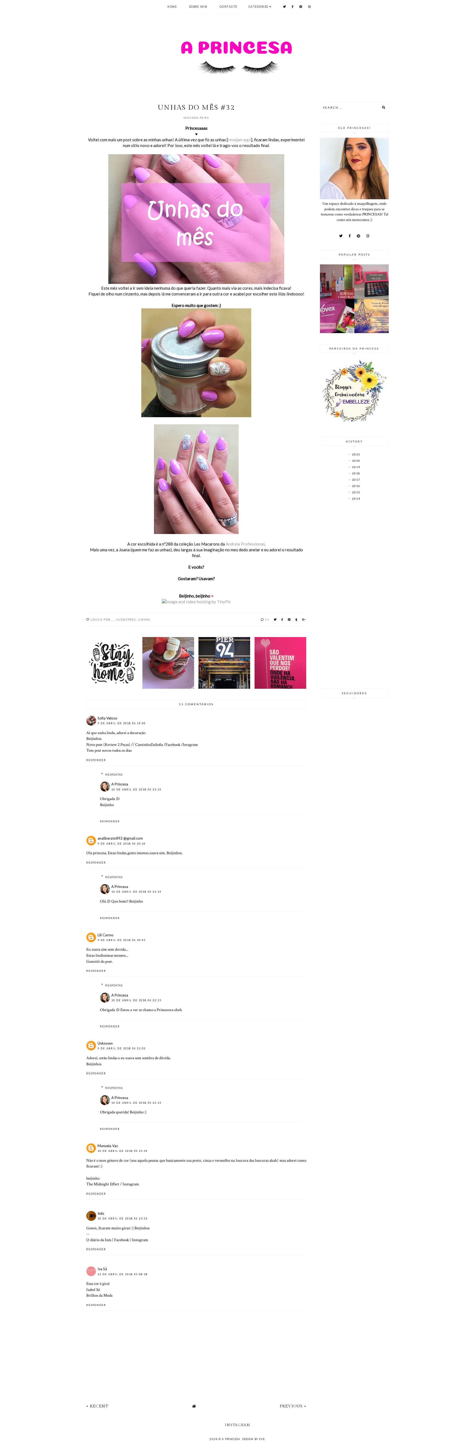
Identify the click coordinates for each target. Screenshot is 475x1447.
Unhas (144, 619)
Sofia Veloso (107, 718)
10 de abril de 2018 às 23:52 (123, 1218)
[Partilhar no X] (275, 619)
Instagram (131, 1184)
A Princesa (119, 784)
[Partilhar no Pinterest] (289, 619)
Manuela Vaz (108, 1146)
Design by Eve (253, 1439)
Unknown (105, 1043)
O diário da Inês (98, 1240)
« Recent (97, 1406)
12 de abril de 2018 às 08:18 (123, 1274)
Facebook (172, 744)
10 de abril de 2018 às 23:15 (136, 1000)
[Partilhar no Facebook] (282, 619)
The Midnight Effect (102, 1184)
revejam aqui (239, 139)
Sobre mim (198, 7)
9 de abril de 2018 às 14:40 (122, 723)
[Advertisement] (354, 595)
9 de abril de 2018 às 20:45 (122, 940)
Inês (101, 1213)
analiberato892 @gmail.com (120, 838)
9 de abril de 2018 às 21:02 (122, 1048)
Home (172, 7)
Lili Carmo (106, 935)
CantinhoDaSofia (149, 744)
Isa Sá (102, 1269)
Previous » (293, 1406)
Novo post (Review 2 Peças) (108, 744)
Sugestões (126, 619)
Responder (96, 760)
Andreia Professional (245, 543)
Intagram (190, 744)
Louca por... (102, 619)
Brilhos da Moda (99, 1295)
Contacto (229, 7)
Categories (258, 7)
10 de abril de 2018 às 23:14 (136, 789)
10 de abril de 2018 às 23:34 (123, 1150)
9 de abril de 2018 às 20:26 (122, 843)
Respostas (114, 774)
